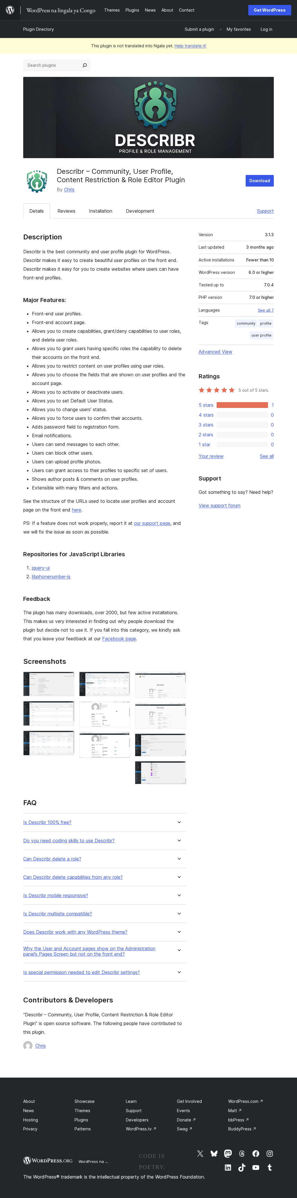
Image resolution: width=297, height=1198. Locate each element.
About (29, 1101)
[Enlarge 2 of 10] (67, 709)
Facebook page (119, 639)
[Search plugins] (84, 65)
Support (265, 211)
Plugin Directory (38, 29)
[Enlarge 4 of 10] (122, 679)
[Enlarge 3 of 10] (67, 738)
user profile (261, 335)
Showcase (85, 1101)
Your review (211, 456)
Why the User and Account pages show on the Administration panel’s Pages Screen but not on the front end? (89, 951)
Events (183, 1110)
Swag (185, 1128)
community (246, 323)
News (28, 1110)
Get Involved (189, 1101)
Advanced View (215, 352)
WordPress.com (245, 1101)
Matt (235, 1110)
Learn (131, 1101)
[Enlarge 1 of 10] (67, 679)
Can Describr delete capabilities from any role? (73, 877)
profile (265, 323)
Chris (69, 189)
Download (259, 180)
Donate (186, 1119)
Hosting (30, 1119)
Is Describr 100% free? (47, 822)
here (76, 510)
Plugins (81, 1119)
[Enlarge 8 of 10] (178, 710)
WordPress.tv (141, 1128)
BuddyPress (242, 1128)
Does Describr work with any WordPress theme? (75, 932)
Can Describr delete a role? (52, 859)
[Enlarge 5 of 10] (122, 709)
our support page (152, 523)
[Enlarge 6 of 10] (122, 739)
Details (36, 211)
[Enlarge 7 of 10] (178, 679)
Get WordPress (270, 10)
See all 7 (266, 310)
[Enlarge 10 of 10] (178, 769)
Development (140, 211)
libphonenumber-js (51, 576)
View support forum (219, 505)
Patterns (83, 1128)
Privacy (30, 1128)
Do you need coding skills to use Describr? (69, 840)
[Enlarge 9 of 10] (178, 741)
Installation (100, 211)
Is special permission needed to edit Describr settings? (81, 972)
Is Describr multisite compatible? (57, 914)
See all (267, 456)
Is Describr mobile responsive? (55, 895)
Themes (82, 1110)
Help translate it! (190, 45)
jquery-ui (41, 568)
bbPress (238, 1119)
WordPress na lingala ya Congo (107, 1161)
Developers (137, 1119)
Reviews (66, 211)
